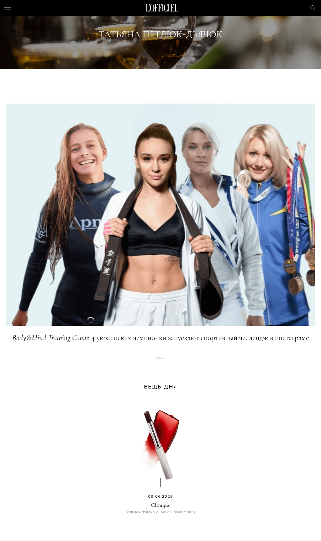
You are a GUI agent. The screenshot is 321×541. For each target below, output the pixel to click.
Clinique (160, 504)
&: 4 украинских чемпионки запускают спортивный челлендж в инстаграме (160, 337)
